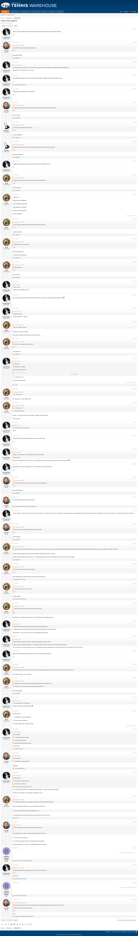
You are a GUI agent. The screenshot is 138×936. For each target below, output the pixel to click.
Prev (4, 25)
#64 (135, 261)
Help (129, 931)
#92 (135, 729)
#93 (135, 752)
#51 (135, 29)
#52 (135, 42)
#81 (135, 543)
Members (25, 11)
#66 (135, 295)
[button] (19, 11)
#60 (135, 174)
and (20, 579)
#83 (135, 583)
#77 (135, 477)
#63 (135, 238)
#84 (135, 603)
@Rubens (20, 844)
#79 (135, 510)
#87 (135, 651)
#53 (135, 62)
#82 (135, 563)
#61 (135, 194)
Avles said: (16, 284)
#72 (135, 402)
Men (44, 11)
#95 (135, 796)
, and (25, 506)
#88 (135, 664)
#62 (135, 219)
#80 (135, 524)
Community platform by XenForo (69, 934)
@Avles (25, 298)
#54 (135, 75)
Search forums (10, 15)
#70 (135, 358)
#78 (135, 497)
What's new (14, 11)
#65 (135, 281)
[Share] (133, 29)
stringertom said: (18, 45)
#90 (135, 697)
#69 (135, 338)
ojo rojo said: (17, 65)
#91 (135, 711)
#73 (135, 422)
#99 (135, 882)
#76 (135, 464)
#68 (135, 321)
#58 (135, 141)
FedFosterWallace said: (19, 902)
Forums (5, 11)
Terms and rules (115, 931)
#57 (135, 122)
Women (51, 11)
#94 (135, 772)
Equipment (36, 11)
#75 (135, 449)
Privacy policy (124, 931)
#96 (135, 822)
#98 (135, 864)
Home (133, 931)
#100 (135, 899)
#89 (135, 678)
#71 (135, 389)
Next (15, 25)
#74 (135, 435)
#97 (135, 848)
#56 (135, 102)
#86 (135, 636)
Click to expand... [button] (75, 374)
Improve (60, 11)
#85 (135, 621)
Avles (3, 23)
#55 (135, 88)
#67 (135, 308)
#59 (135, 161)
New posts (3, 15)
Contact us (108, 931)
